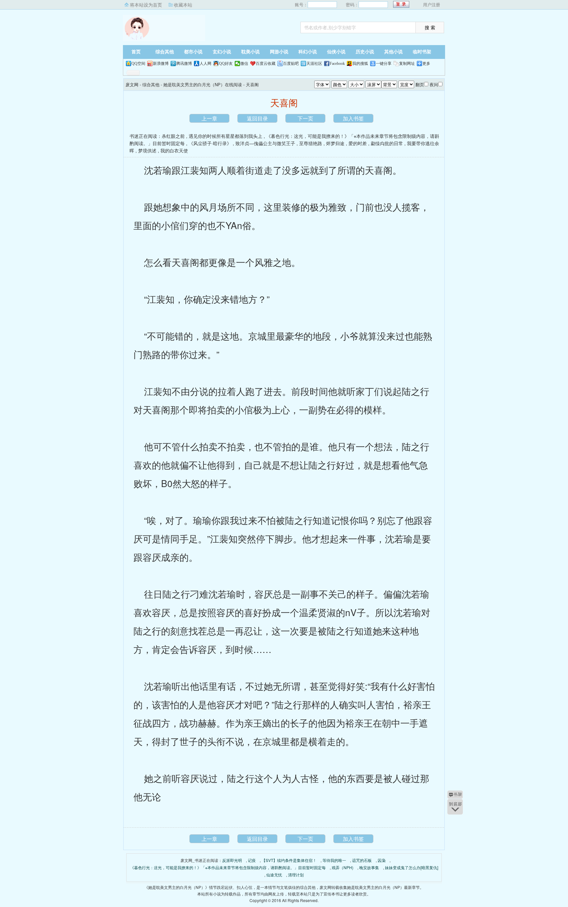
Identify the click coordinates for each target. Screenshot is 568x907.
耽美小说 (250, 51)
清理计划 (296, 874)
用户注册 (431, 4)
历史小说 (365, 51)
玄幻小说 (222, 51)
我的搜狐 (360, 63)
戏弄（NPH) (342, 867)
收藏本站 (183, 4)
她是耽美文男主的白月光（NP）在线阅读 (202, 84)
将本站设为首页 (146, 4)
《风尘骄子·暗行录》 (210, 143)
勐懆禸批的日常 (387, 143)
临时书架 (422, 51)
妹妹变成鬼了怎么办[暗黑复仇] (411, 867)
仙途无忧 (274, 874)
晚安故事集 (369, 867)
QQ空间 (138, 63)
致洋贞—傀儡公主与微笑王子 (265, 143)
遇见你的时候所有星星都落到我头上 (225, 136)
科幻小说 (307, 51)
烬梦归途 (335, 143)
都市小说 (193, 51)
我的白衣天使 (174, 150)
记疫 (252, 860)
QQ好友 (226, 63)
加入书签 (353, 118)
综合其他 (164, 51)
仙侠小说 (336, 51)
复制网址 (407, 63)
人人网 (205, 63)
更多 (426, 63)
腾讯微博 (184, 63)
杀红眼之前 (173, 136)
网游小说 (279, 51)
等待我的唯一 (334, 860)
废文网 (164, 28)
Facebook (337, 63)
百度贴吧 (291, 63)
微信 (244, 63)
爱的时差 (357, 143)
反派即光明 (232, 860)
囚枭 (382, 860)
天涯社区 (314, 63)
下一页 (305, 118)
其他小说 (393, 51)
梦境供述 (147, 150)
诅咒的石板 (362, 860)
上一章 (209, 118)
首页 (136, 51)
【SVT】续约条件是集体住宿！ (289, 860)
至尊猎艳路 (310, 143)
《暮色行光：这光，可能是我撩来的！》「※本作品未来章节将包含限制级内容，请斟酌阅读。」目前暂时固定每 (228, 867)
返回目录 (257, 118)
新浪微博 (161, 63)
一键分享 (383, 63)
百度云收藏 (265, 63)
